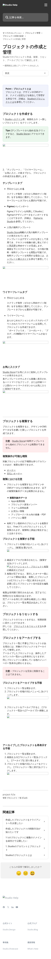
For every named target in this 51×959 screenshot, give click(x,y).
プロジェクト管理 (32, 33)
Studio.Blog (32, 929)
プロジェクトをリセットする (28, 626)
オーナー (11, 470)
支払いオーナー (14, 473)
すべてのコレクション (12, 33)
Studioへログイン (14, 119)
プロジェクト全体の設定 (13, 36)
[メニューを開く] (45, 5)
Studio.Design (9, 929)
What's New (32, 948)
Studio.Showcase (10, 948)
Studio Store (22, 133)
